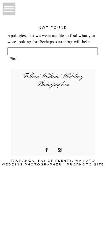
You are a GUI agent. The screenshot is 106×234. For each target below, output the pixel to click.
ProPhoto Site (85, 164)
